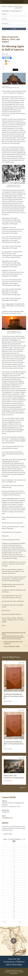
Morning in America (10, 638)
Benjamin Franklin (8, 635)
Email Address (5, 23)
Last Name (4, 18)
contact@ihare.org (7, 818)
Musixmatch (10, 304)
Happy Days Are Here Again (16, 637)
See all (22, 787)
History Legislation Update (11, 646)
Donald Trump (16, 635)
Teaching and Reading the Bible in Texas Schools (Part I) (13, 744)
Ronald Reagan (18, 638)
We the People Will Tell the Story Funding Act (13, 642)
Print (8, 61)
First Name (4, 14)
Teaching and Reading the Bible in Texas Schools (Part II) (13, 696)
